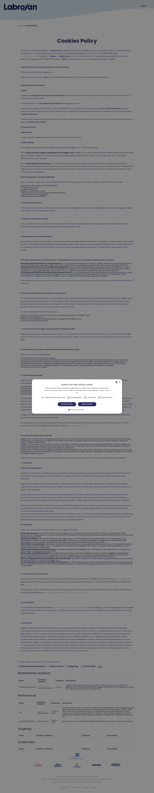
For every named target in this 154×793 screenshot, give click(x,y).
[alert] (77, 396)
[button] (77, 410)
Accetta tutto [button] (67, 404)
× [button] (119, 382)
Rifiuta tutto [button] (87, 404)
